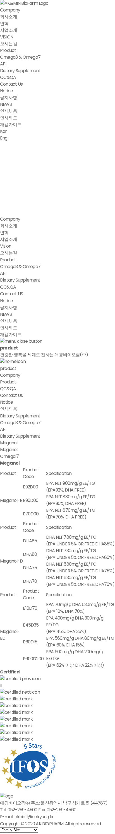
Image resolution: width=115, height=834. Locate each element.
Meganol (8, 449)
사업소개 (8, 30)
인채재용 (8, 409)
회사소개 (8, 16)
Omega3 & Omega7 (20, 57)
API (3, 64)
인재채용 (8, 111)
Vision (5, 246)
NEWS (6, 104)
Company (10, 10)
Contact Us (11, 84)
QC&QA (8, 77)
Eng (4, 138)
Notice (6, 91)
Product (8, 50)
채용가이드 (10, 124)
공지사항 (8, 97)
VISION (6, 37)
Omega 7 (9, 456)
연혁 (4, 23)
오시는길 (8, 43)
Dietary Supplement (20, 70)
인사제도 (8, 118)
